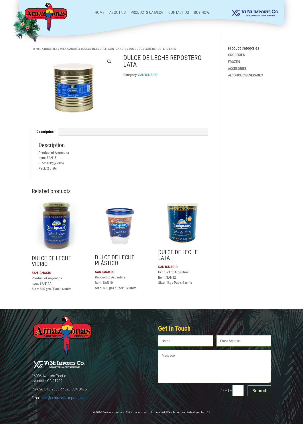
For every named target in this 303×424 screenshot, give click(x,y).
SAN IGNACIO (117, 48)
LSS (207, 412)
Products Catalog (147, 13)
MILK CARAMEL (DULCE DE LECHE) (83, 48)
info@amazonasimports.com (65, 398)
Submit (259, 390)
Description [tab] (45, 132)
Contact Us (178, 13)
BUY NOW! (202, 13)
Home (99, 13)
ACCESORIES (237, 68)
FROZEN (234, 62)
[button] (109, 62)
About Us (117, 13)
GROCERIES (49, 48)
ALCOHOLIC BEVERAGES (245, 75)
